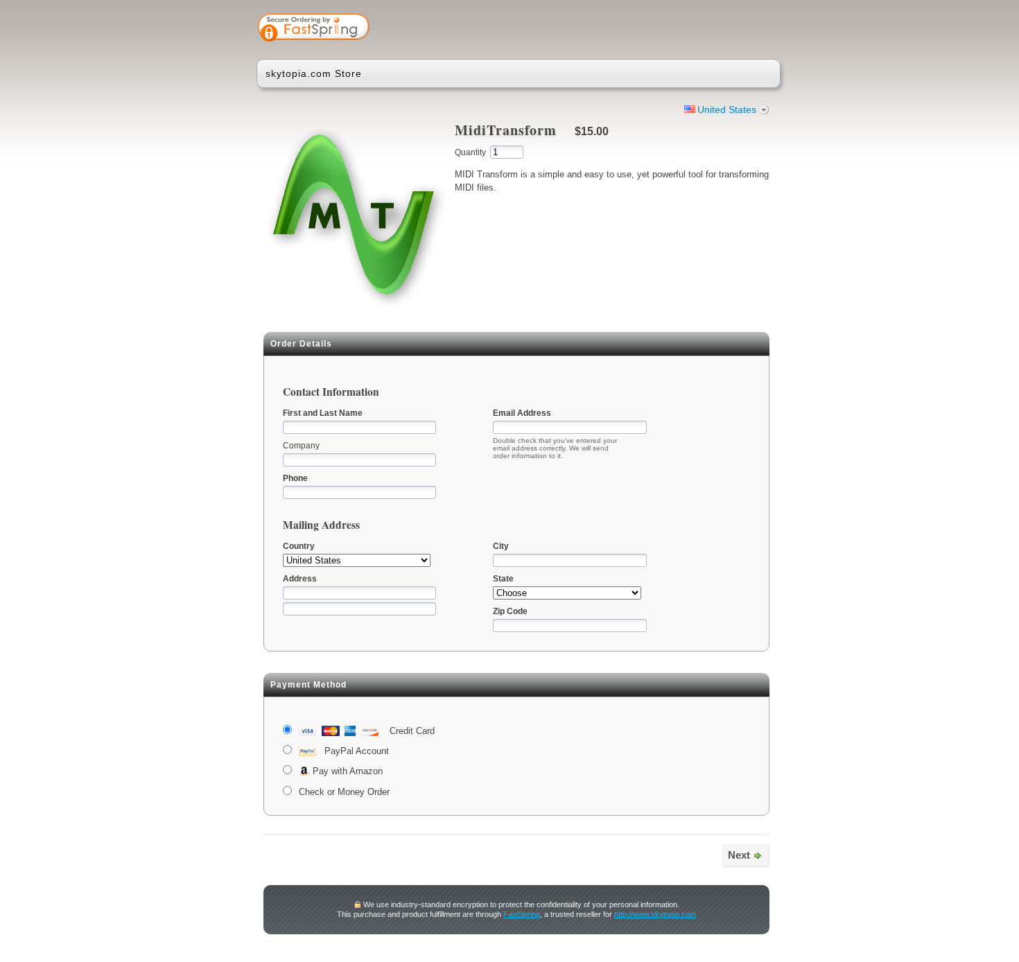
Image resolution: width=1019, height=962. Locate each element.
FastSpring (521, 914)
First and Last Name (323, 413)
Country (299, 546)
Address (300, 579)
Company (301, 446)
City (501, 546)
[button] (715, 29)
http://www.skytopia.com (655, 914)
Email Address (522, 413)
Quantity (470, 152)
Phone (295, 478)
